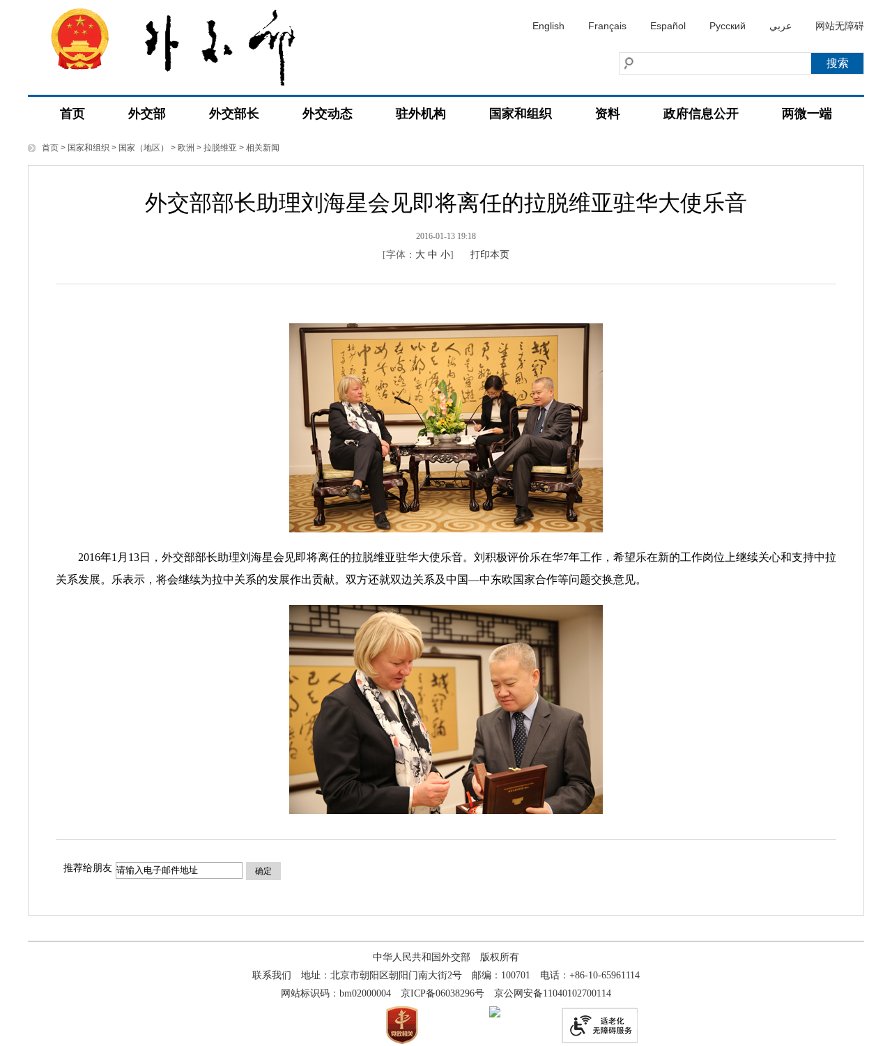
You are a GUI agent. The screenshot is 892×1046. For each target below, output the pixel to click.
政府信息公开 (701, 114)
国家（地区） (143, 148)
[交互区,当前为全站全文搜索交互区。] (686, 63)
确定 (263, 871)
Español (668, 25)
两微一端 (807, 114)
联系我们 (271, 975)
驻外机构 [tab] (421, 114)
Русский (727, 25)
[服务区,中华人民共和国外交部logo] (184, 43)
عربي (780, 25)
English (548, 25)
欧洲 (186, 148)
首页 (72, 114)
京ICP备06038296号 (442, 993)
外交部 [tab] (147, 114)
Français (607, 25)
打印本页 (489, 254)
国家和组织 (88, 148)
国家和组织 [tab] (520, 114)
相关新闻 (262, 148)
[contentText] (446, 562)
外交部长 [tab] (234, 114)
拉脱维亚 (220, 148)
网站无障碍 (839, 25)
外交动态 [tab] (327, 114)
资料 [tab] (607, 114)
